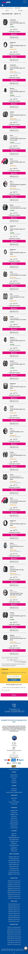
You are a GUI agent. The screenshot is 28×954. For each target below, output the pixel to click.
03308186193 (17, 711)
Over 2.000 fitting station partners (14, 750)
